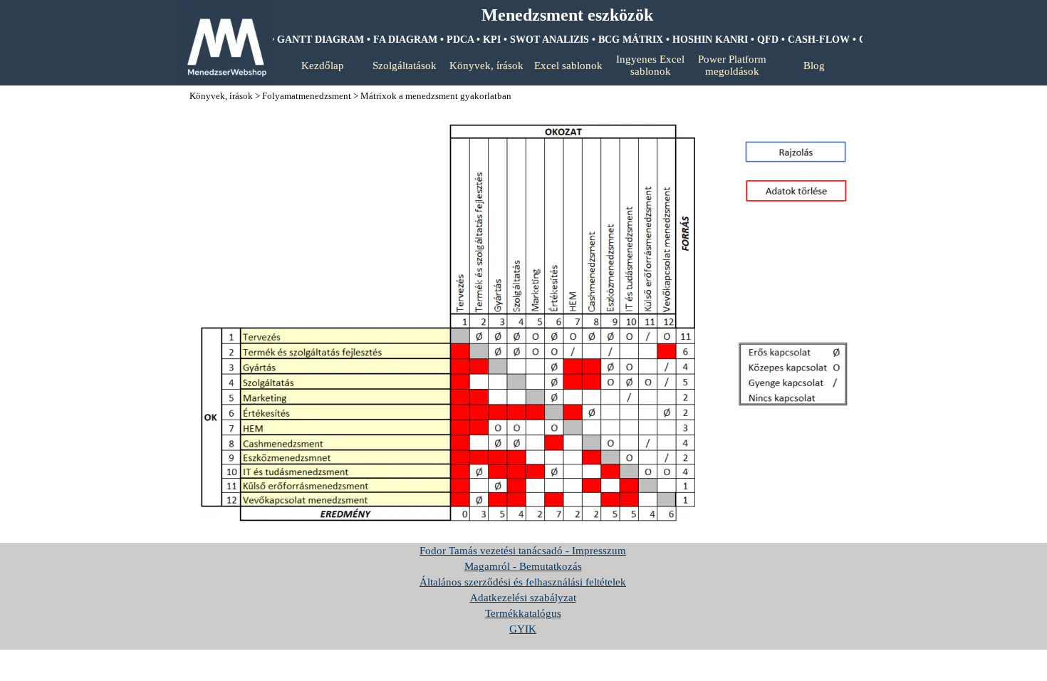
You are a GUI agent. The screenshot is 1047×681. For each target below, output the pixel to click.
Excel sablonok (568, 65)
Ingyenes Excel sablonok (650, 65)
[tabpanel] (567, 16)
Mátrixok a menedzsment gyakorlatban (435, 95)
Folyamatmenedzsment (306, 95)
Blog (814, 65)
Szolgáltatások (405, 65)
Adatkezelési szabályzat (523, 597)
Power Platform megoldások (732, 65)
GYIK (522, 629)
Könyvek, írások (486, 65)
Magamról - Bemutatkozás (523, 566)
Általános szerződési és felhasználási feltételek (523, 582)
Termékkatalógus (523, 613)
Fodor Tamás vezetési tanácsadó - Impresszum (523, 550)
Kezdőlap (322, 65)
